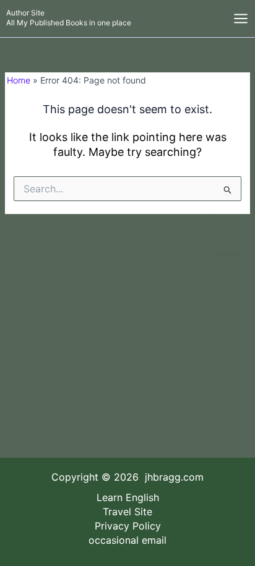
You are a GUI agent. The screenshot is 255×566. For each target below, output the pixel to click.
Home (18, 80)
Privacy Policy (128, 526)
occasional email (127, 540)
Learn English (128, 497)
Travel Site (127, 511)
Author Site (25, 12)
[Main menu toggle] (240, 18)
